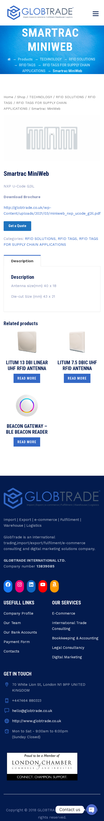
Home (8, 97)
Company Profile (18, 613)
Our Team (12, 623)
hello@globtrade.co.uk (32, 711)
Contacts (11, 651)
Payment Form (17, 642)
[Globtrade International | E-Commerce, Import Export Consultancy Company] (40, 12)
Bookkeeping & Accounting (75, 638)
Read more (26, 378)
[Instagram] (19, 584)
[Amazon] (54, 584)
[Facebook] (8, 584)
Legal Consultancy (68, 647)
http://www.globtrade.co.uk (36, 721)
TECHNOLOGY (40, 97)
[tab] (22, 260)
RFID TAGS (67, 239)
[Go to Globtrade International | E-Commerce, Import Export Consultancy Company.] (9, 59)
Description (22, 261)
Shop (21, 97)
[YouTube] (42, 584)
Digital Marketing (67, 657)
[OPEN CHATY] (91, 809)
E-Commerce (63, 613)
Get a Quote (17, 226)
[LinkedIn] (31, 584)
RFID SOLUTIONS (70, 97)
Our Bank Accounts (20, 632)
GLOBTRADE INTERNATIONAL (64, 810)
